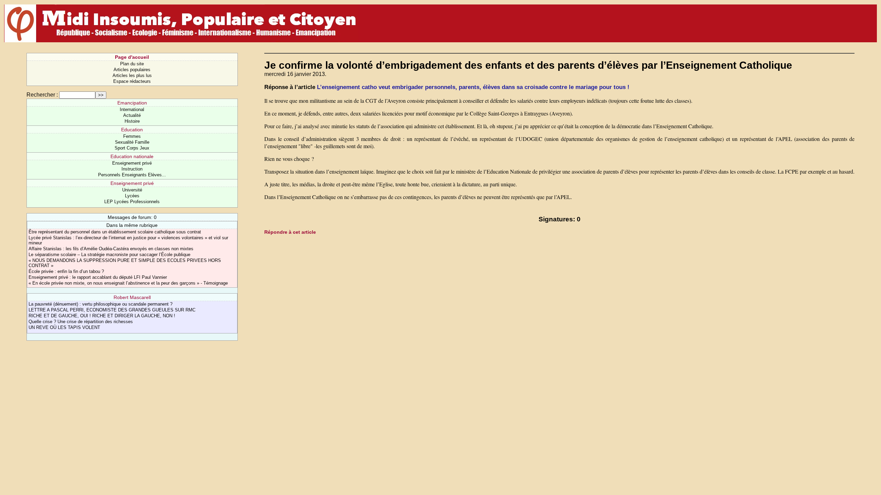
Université (132, 189)
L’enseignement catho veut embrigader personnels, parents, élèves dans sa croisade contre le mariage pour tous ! (473, 87)
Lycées (132, 195)
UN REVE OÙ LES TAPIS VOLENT (64, 327)
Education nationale (131, 156)
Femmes (132, 136)
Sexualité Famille (132, 142)
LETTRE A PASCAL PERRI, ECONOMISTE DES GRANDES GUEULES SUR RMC (112, 309)
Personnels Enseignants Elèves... (132, 174)
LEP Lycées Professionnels (132, 201)
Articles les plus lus (132, 75)
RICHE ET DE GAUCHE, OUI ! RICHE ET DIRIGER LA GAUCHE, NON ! (102, 315)
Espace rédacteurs (132, 81)
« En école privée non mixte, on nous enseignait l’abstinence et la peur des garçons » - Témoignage (128, 283)
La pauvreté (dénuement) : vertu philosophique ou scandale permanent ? (100, 304)
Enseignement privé (132, 163)
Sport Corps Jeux (132, 148)
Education (132, 129)
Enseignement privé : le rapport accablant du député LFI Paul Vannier (98, 277)
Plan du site (132, 63)
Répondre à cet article (290, 232)
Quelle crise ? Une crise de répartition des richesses (81, 321)
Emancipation (132, 103)
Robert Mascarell (132, 297)
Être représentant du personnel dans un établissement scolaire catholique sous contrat (115, 231)
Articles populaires (132, 69)
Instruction (131, 169)
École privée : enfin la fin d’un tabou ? (66, 271)
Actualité (132, 115)
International (132, 109)
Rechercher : (42, 95)
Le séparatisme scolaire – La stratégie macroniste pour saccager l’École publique (109, 254)
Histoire (132, 121)
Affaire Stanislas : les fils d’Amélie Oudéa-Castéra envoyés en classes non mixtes (111, 248)
